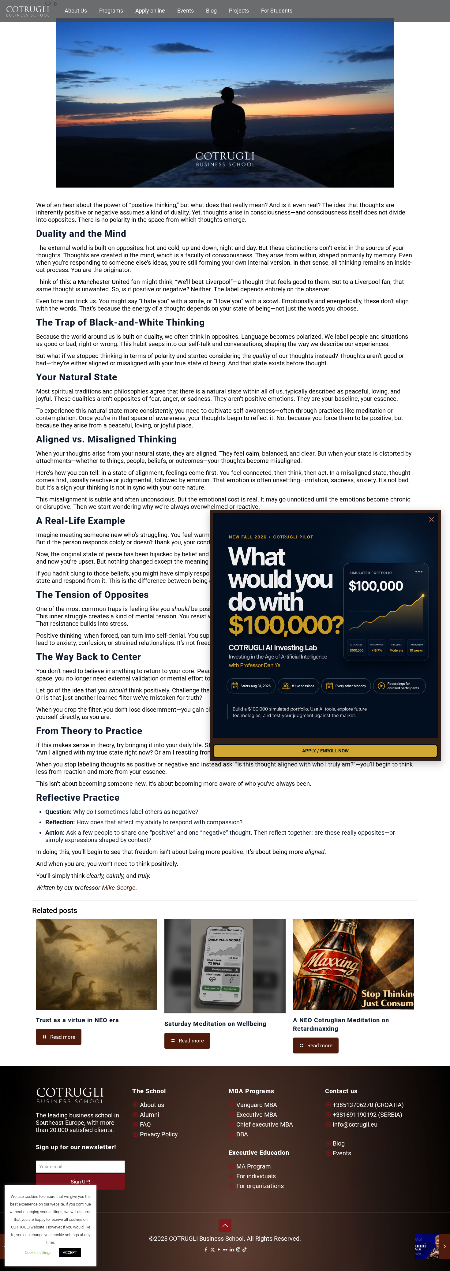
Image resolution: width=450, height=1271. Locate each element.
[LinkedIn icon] (232, 1249)
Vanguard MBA (256, 1105)
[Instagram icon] (238, 1249)
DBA (242, 1134)
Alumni (149, 1114)
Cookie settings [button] (38, 1252)
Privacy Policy (159, 1134)
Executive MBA (256, 1114)
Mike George (118, 887)
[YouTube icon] (219, 1249)
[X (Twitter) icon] (212, 1249)
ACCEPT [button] (70, 1252)
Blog (339, 1143)
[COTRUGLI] (27, 10)
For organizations (260, 1186)
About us (152, 1105)
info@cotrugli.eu (355, 1124)
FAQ (145, 1124)
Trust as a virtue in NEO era (77, 1020)
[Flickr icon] (225, 1249)
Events (342, 1153)
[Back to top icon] (225, 1225)
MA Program (253, 1166)
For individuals (256, 1176)
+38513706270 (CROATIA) (368, 1105)
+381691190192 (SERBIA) (367, 1114)
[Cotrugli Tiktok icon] (244, 1249)
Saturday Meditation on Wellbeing (215, 1023)
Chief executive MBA (264, 1124)
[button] (431, 519)
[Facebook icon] (206, 1249)
